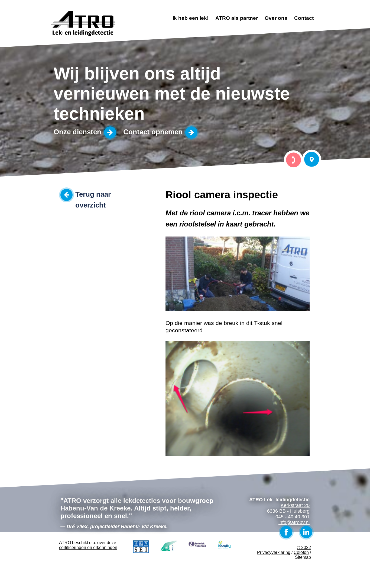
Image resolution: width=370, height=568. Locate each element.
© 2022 (304, 547)
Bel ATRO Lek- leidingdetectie (293, 160)
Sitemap (303, 557)
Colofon (301, 552)
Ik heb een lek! (191, 18)
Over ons (276, 18)
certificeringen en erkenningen (88, 547)
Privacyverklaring (273, 552)
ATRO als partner (236, 18)
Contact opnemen (153, 132)
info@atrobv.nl (294, 522)
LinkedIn (306, 532)
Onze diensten (77, 132)
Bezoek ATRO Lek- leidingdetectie (311, 159)
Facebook (286, 532)
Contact (304, 18)
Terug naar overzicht (93, 195)
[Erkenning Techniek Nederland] (197, 544)
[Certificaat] (141, 547)
